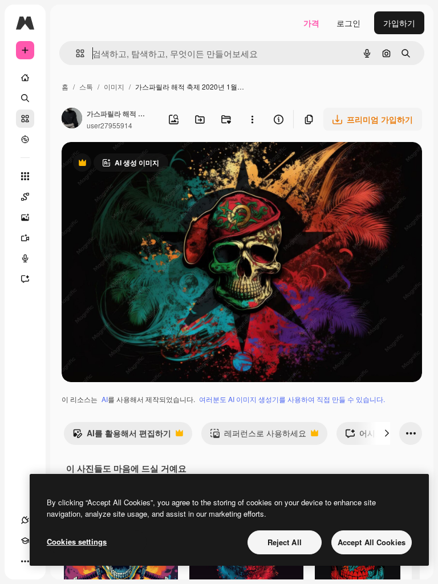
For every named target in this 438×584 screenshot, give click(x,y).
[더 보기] (25, 561)
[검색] (25, 98)
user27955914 (109, 125)
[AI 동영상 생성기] (25, 238)
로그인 (348, 23)
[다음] (386, 433)
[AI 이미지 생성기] (25, 217)
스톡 (86, 86)
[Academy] (25, 541)
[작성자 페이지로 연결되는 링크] (72, 119)
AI (105, 399)
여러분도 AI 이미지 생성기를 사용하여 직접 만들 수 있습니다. (292, 399)
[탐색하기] (25, 139)
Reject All (284, 542)
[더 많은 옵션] (252, 119)
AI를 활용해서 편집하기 (121, 435)
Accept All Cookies (371, 542)
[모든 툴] (25, 176)
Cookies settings (77, 541)
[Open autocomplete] (75, 53)
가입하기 (399, 23)
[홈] (25, 77)
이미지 (114, 86)
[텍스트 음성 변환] (25, 258)
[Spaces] (25, 197)
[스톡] (25, 119)
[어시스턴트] (25, 279)
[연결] (25, 520)
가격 (311, 23)
